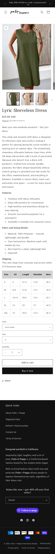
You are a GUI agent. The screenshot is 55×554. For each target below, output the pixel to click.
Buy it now (27, 371)
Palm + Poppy (16, 544)
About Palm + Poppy (15, 413)
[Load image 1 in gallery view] (13, 99)
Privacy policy (13, 548)
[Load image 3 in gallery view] (41, 99)
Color (4, 322)
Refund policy (45, 543)
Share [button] (7, 381)
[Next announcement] (50, 4)
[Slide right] (52, 100)
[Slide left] (3, 100)
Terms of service (28, 548)
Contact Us (11, 432)
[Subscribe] (46, 500)
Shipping (5, 120)
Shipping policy (44, 548)
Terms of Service (13, 438)
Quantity (5, 347)
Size (4, 334)
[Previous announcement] (5, 4)
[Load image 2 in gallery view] (27, 99)
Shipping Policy (13, 419)
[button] (6, 12)
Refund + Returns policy (17, 426)
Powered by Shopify (29, 544)
